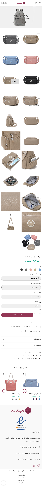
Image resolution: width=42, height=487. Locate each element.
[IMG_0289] (10, 222)
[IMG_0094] (31, 79)
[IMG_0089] (31, 242)
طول (36, 283)
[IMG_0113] (31, 160)
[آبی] (40, 399)
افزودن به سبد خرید (17, 315)
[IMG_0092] (31, 59)
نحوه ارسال (35, 322)
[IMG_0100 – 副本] (31, 99)
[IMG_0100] (10, 99)
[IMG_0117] (10, 160)
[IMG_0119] (31, 181)
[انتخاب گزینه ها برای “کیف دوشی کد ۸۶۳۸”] (24, 391)
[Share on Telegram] (25, 331)
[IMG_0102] (31, 120)
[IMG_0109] (10, 140)
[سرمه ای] (33, 399)
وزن (37, 302)
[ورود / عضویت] (5, 3)
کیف (28, 359)
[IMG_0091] (10, 38)
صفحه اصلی (26, 19)
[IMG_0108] (31, 222)
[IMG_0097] (31, 38)
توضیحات (37, 339)
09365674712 (25, 447)
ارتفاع (35, 274)
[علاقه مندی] (38, 31)
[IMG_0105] (31, 140)
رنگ (40, 266)
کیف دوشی (28, 356)
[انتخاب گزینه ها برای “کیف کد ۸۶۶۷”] (4, 391)
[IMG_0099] (10, 79)
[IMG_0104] (10, 120)
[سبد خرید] (2, 3)
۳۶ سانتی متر (14, 379)
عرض (35, 293)
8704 (32, 359)
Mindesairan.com (25, 459)
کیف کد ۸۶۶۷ (16, 394)
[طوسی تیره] (13, 399)
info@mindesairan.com (25, 453)
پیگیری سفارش (21, 475)
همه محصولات (16, 19)
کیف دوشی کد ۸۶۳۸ (34, 394)
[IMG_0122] (10, 181)
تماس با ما (21, 483)
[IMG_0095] (10, 59)
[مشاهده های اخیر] (3, 483)
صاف (40, 309)
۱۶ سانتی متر (35, 379)
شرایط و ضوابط (21, 480)
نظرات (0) (37, 345)
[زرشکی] (36, 399)
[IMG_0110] (10, 201)
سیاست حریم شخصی (21, 478)
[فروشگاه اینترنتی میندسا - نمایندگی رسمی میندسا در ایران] (21, 3)
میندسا (17, 359)
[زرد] (19, 399)
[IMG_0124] (31, 201)
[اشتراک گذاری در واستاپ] (21, 331)
